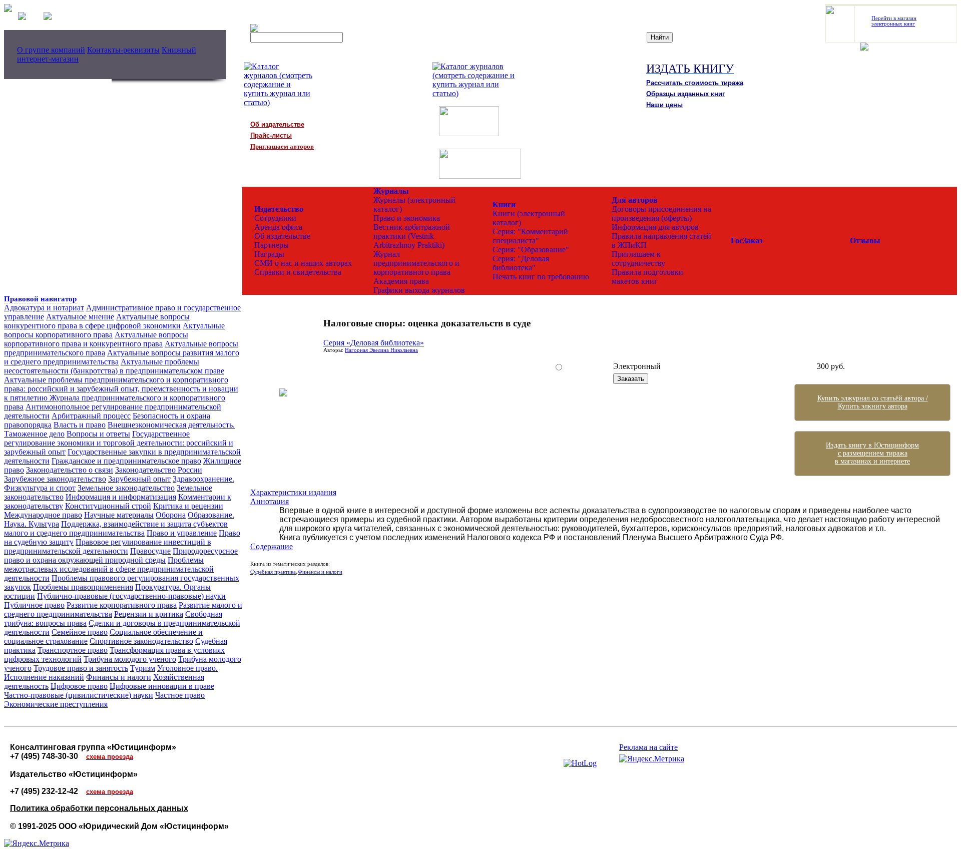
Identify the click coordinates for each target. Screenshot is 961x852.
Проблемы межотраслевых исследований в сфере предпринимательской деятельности (109, 569)
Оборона (171, 515)
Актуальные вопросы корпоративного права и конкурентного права (96, 339)
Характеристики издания (293, 492)
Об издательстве (282, 236)
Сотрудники (275, 218)
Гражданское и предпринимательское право (126, 461)
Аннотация (269, 501)
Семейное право (80, 632)
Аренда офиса (278, 227)
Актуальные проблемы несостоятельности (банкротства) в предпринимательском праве (114, 366)
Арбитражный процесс (91, 415)
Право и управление (182, 533)
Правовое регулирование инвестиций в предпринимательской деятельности (107, 546)
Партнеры (271, 245)
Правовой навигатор (40, 299)
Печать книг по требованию (541, 276)
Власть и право (80, 424)
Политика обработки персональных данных (99, 808)
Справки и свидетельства (297, 272)
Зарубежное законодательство (55, 479)
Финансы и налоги (118, 677)
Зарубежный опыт (139, 479)
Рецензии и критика (148, 614)
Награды (269, 254)
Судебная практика (273, 572)
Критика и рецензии (188, 506)
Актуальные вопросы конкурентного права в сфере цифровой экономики (97, 321)
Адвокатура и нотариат (44, 307)
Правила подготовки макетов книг (647, 276)
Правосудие (150, 551)
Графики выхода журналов (419, 290)
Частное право (180, 695)
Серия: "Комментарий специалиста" (530, 236)
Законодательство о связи (69, 470)
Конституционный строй (108, 506)
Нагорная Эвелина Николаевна (381, 350)
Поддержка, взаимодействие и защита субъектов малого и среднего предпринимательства (116, 528)
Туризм (142, 668)
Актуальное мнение (80, 316)
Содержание (271, 546)
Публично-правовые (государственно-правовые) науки (131, 596)
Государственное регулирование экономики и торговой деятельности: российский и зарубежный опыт (118, 443)
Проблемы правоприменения (83, 587)
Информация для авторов (655, 227)
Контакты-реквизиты (123, 50)
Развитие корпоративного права (122, 605)
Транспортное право (73, 650)
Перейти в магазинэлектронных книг (893, 21)
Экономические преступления (56, 704)
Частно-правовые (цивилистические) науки (78, 695)
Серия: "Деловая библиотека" (521, 263)
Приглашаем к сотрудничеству (638, 258)
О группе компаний (51, 50)
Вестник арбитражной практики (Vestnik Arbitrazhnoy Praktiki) (411, 236)
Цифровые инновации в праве (162, 686)
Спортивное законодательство (141, 641)
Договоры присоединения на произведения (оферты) (661, 213)
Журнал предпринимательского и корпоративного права (416, 263)
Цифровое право (79, 686)
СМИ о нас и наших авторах (303, 263)
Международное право (43, 515)
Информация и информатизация (121, 497)
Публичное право (34, 605)
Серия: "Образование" (531, 249)
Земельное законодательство (126, 488)
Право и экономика (406, 218)
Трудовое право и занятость (81, 668)
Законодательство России (158, 470)
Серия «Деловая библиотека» (373, 342)
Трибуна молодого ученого (130, 659)
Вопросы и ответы (98, 434)
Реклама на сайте (648, 747)
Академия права (401, 281)
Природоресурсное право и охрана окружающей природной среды (121, 555)
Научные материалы (119, 515)
